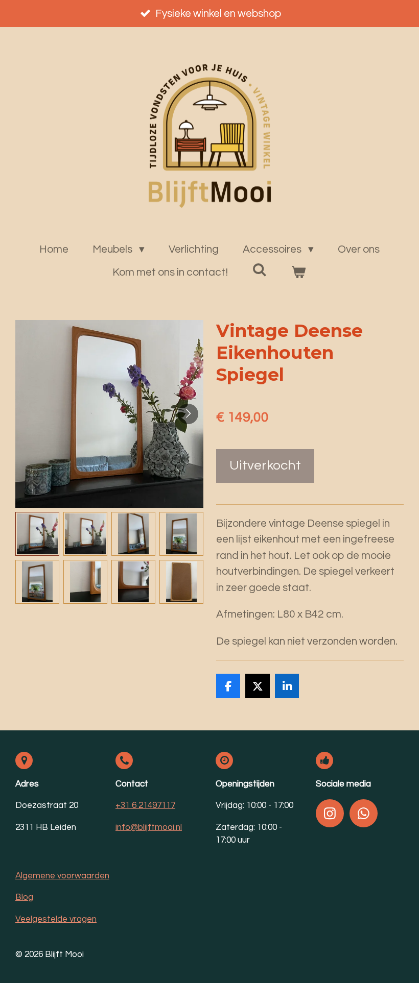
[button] (37, 534)
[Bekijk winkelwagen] (299, 272)
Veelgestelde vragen (56, 919)
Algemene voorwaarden (62, 875)
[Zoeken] (260, 270)
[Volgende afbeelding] (188, 414)
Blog (24, 897)
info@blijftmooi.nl (148, 827)
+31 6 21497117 (145, 805)
